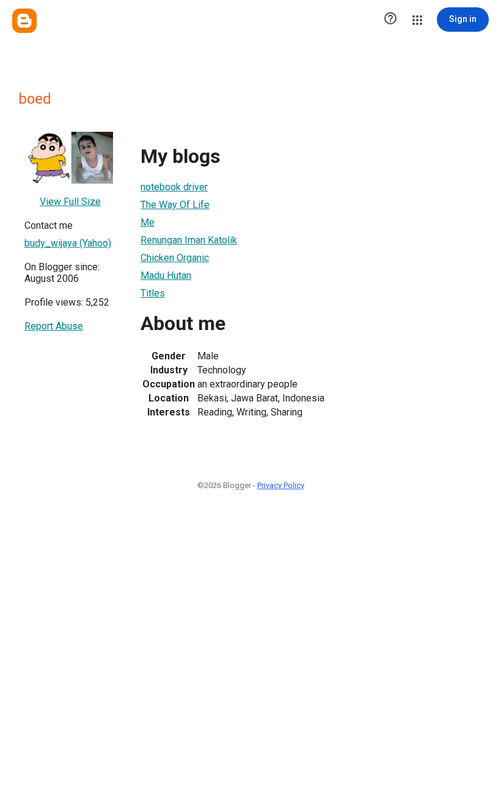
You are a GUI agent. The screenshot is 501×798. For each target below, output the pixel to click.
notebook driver (174, 187)
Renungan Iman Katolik (189, 240)
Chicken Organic (175, 258)
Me (148, 222)
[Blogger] (24, 21)
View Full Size (70, 201)
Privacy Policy (280, 485)
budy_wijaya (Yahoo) (67, 243)
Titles (153, 293)
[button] (390, 19)
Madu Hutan (166, 275)
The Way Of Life (175, 204)
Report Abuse (53, 326)
